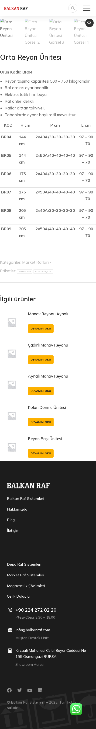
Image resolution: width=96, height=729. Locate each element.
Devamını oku (41, 328)
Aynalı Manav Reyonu (48, 376)
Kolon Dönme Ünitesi (47, 407)
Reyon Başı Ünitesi (45, 438)
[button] (89, 23)
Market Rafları (35, 262)
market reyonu (43, 271)
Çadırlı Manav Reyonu (48, 345)
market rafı (25, 271)
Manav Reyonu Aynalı (48, 313)
